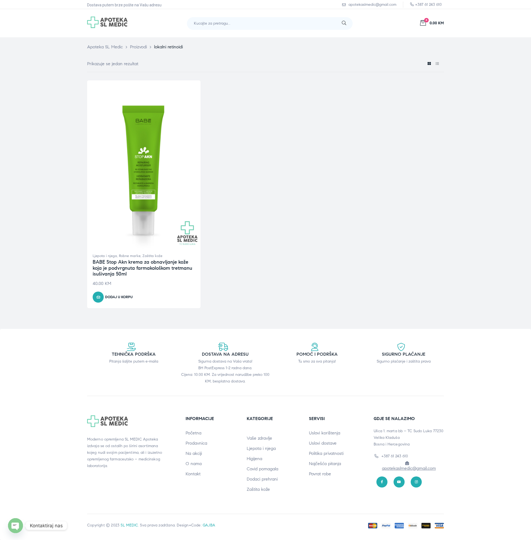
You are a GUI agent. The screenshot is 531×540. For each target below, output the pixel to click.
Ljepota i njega (105, 256)
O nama (194, 463)
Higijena (254, 458)
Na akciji (194, 453)
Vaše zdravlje (259, 438)
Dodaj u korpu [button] (119, 297)
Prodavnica (196, 443)
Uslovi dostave (323, 443)
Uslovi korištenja (324, 433)
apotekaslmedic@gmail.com (409, 468)
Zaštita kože (152, 256)
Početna (193, 433)
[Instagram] (416, 481)
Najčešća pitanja (325, 463)
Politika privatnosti (326, 453)
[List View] (437, 64)
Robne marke (129, 256)
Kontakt (193, 473)
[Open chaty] (15, 525)
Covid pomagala (262, 468)
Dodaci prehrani (262, 479)
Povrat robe (320, 473)
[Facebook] (381, 481)
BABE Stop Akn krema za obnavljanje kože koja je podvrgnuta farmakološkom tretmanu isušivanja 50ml (142, 268)
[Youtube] (399, 481)
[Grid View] (429, 64)
